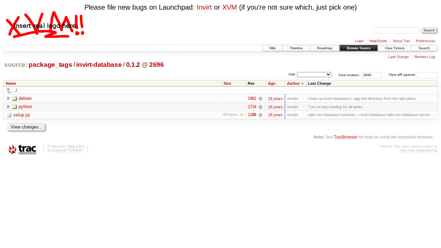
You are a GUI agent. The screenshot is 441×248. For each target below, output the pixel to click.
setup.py (21, 114)
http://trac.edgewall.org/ (419, 150)
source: (16, 64)
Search (424, 48)
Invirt (204, 7)
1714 (252, 106)
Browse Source (359, 48)
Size (227, 83)
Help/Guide (378, 41)
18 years (275, 98)
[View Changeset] (260, 98)
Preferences (425, 41)
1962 (252, 98)
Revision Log (424, 57)
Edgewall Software (67, 150)
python (25, 106)
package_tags (50, 64)
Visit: (292, 74)
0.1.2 (133, 64)
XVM (229, 7)
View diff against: (403, 74)
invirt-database (99, 64)
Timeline (296, 48)
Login (359, 41)
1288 (252, 114)
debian (25, 98)
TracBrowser (346, 137)
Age (271, 83)
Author (293, 83)
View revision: (349, 74)
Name (11, 83)
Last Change (398, 57)
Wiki (272, 48)
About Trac (401, 41)
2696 (156, 64)
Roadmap (324, 48)
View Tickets (394, 48)
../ (15, 90)
